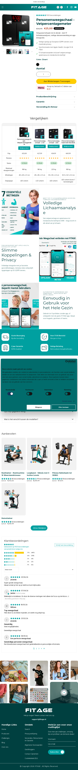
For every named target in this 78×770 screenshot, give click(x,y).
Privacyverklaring (31, 734)
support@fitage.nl (39, 719)
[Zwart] (37, 64)
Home (4, 729)
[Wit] (41, 64)
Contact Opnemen (31, 754)
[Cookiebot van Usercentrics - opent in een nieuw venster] (67, 361)
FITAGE (38, 766)
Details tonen (67, 401)
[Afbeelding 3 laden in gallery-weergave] (26, 51)
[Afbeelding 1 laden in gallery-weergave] (8, 51)
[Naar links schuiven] (4, 51)
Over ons (5, 747)
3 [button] (38, 649)
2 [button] (36, 649)
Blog (3, 743)
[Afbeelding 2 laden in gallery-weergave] (20, 51)
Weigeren (38, 407)
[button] (2, 7)
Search (27, 729)
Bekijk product (24, 148)
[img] (15, 577)
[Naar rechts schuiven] (32, 51)
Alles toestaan (63, 407)
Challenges (6, 738)
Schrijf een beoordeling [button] (64, 545)
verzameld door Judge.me (13, 549)
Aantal (40, 68)
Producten (5, 734)
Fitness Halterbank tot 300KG (62, 474)
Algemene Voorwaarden (33, 745)
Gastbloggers (30, 749)
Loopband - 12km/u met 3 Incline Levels (38, 474)
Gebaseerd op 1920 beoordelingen (16, 547)
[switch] (29, 393)
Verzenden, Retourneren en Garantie (34, 739)
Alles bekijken (39, 528)
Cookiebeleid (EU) (31, 758)
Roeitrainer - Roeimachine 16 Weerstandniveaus (13, 474)
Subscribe (54, 752)
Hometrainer (7, 518)
